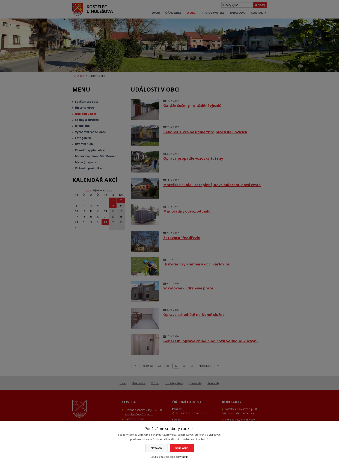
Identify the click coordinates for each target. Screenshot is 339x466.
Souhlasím (181, 448)
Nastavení (156, 448)
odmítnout (182, 456)
